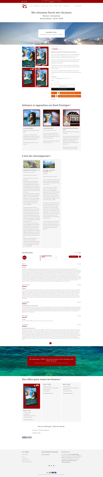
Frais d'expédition (58, 78)
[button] (37, 6)
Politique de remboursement (27, 461)
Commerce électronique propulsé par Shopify (58, 474)
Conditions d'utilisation (26, 460)
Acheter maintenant (63, 89)
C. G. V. (23, 456)
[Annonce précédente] (40, 1)
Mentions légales (25, 454)
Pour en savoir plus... (46, 454)
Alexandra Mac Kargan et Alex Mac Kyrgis (46, 474)
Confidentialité (24, 458)
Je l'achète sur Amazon (27, 419)
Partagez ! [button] (54, 99)
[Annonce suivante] (63, 1)
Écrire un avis (73, 256)
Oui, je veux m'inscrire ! (66, 462)
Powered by (76, 252)
